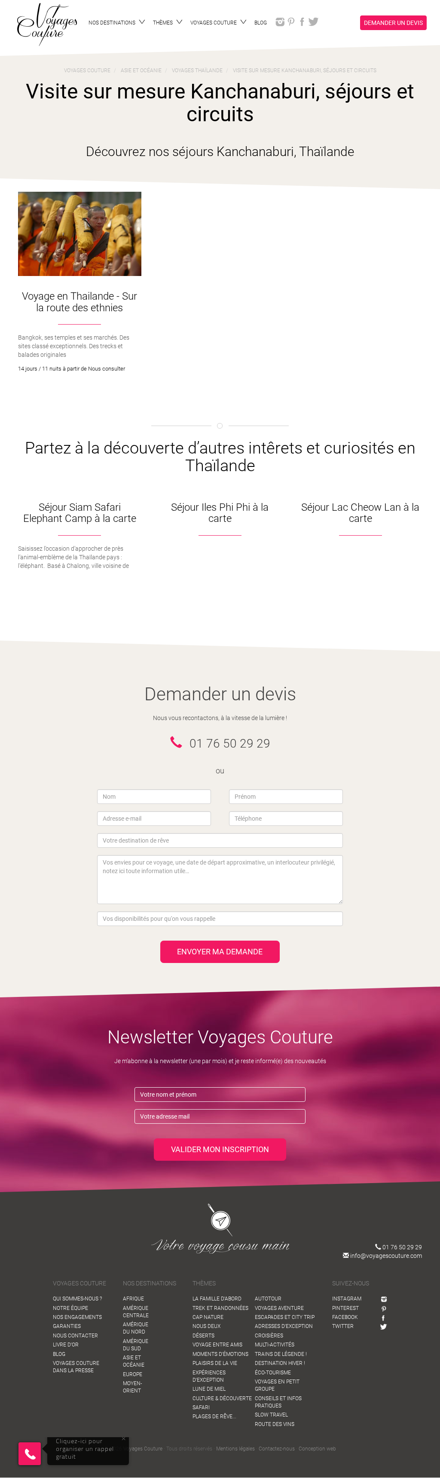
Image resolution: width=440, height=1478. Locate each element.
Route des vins (274, 1424)
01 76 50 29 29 (401, 1247)
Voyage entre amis (217, 1345)
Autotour (268, 1299)
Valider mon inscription (220, 1149)
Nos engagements (77, 1317)
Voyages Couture (142, 1449)
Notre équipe (70, 1308)
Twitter (343, 1326)
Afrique (133, 1299)
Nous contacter (75, 1336)
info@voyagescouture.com (385, 1255)
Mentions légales (235, 1449)
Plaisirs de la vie (214, 1363)
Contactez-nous (277, 1449)
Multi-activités (274, 1345)
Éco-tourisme (273, 1373)
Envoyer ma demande (220, 951)
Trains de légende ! (281, 1354)
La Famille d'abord (216, 1299)
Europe (132, 1374)
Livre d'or (66, 1345)
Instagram (346, 1299)
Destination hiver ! (280, 1363)
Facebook (345, 1317)
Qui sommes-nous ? (77, 1299)
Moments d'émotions (220, 1354)
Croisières (269, 1336)
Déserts (203, 1336)
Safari (201, 1407)
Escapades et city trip (285, 1317)
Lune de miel (209, 1389)
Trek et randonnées (220, 1308)
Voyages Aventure (279, 1308)
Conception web (317, 1449)
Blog (59, 1354)
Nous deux (206, 1326)
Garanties (67, 1326)
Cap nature (207, 1317)
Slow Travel (271, 1415)
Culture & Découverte (222, 1398)
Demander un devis (393, 22)
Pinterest (345, 1308)
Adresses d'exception (284, 1326)
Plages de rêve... (214, 1417)
